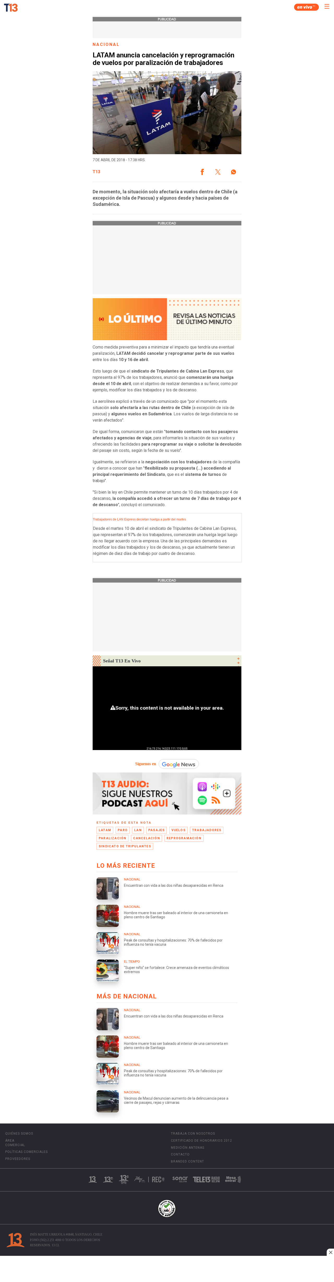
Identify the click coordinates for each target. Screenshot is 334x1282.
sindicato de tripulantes (125, 846)
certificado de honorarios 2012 (201, 1140)
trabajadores (206, 830)
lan (138, 830)
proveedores (17, 1159)
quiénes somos (19, 1133)
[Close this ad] (330, 1252)
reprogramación (183, 838)
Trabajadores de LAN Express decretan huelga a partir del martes (139, 519)
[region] (167, 1269)
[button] (202, 172)
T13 (96, 172)
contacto (180, 1154)
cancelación (146, 838)
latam (105, 830)
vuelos (178, 830)
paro (123, 830)
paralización (112, 838)
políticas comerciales (26, 1152)
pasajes (156, 830)
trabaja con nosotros (193, 1133)
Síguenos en (145, 764)
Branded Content (187, 1161)
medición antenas (187, 1147)
